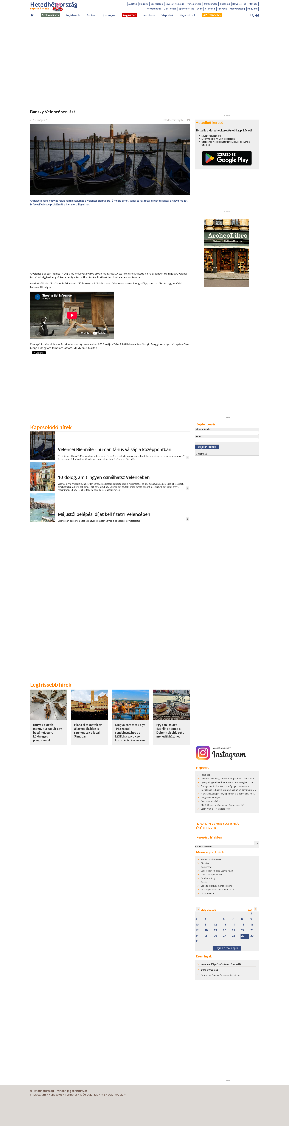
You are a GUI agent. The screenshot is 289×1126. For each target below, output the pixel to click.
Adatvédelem (117, 1094)
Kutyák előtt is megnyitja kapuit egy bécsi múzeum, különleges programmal (47, 732)
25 (206, 935)
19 (215, 930)
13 (224, 924)
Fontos (91, 15)
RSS (103, 1094)
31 (197, 941)
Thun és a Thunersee (211, 859)
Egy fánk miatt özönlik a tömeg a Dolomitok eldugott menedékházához (170, 730)
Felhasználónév (202, 429)
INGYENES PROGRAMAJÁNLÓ (217, 824)
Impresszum (38, 1094)
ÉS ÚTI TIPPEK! (206, 828)
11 (206, 924)
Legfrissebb (73, 15)
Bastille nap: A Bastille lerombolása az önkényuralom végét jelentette (234, 789)
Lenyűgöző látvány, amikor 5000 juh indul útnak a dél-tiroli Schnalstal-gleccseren (240, 778)
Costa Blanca (207, 893)
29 (242, 935)
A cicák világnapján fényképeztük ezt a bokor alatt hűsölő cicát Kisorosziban (238, 793)
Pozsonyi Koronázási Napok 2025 (217, 889)
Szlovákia (210, 8)
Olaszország (170, 8)
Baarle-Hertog (208, 878)
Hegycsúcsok (188, 15)
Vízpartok (167, 15)
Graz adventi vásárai (211, 801)
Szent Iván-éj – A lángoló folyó (216, 808)
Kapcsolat (55, 1094)
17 (197, 930)
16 (251, 924)
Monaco (253, 3)
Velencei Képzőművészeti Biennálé (221, 964)
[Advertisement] (110, 239)
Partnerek (71, 1094)
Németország (154, 8)
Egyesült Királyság (175, 3)
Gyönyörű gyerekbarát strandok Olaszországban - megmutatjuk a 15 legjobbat (239, 782)
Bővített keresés (203, 846)
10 (197, 924)
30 (251, 935)
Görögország (211, 3)
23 (251, 930)
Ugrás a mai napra (227, 948)
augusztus (208, 909)
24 (197, 935)
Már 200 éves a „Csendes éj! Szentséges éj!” (222, 805)
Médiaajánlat (89, 1094)
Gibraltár (205, 863)
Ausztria (132, 3)
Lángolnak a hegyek (210, 797)
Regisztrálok (201, 453)
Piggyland (252, 8)
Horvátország (239, 3)
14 (233, 924)
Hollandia (225, 3)
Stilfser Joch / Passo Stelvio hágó (217, 870)
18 (206, 930)
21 (233, 930)
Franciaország (194, 3)
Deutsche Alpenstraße (211, 874)
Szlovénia (222, 8)
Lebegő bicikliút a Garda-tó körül (216, 885)
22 (242, 930)
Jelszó (198, 436)
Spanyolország (186, 8)
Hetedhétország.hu (173, 120)
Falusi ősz (205, 774)
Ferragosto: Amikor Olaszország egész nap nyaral (225, 786)
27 (224, 935)
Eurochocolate (209, 969)
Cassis (204, 882)
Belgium (143, 3)
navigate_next (257, 843)
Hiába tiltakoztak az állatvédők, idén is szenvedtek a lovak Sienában (88, 730)
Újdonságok (108, 15)
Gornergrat (206, 866)
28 (233, 935)
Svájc (200, 8)
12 (215, 924)
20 (224, 930)
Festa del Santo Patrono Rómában (221, 975)
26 (215, 935)
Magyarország (237, 8)
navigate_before (198, 909)
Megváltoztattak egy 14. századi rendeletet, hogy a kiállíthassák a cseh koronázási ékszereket (130, 732)
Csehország (157, 3)
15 (242, 924)
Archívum (149, 15)
